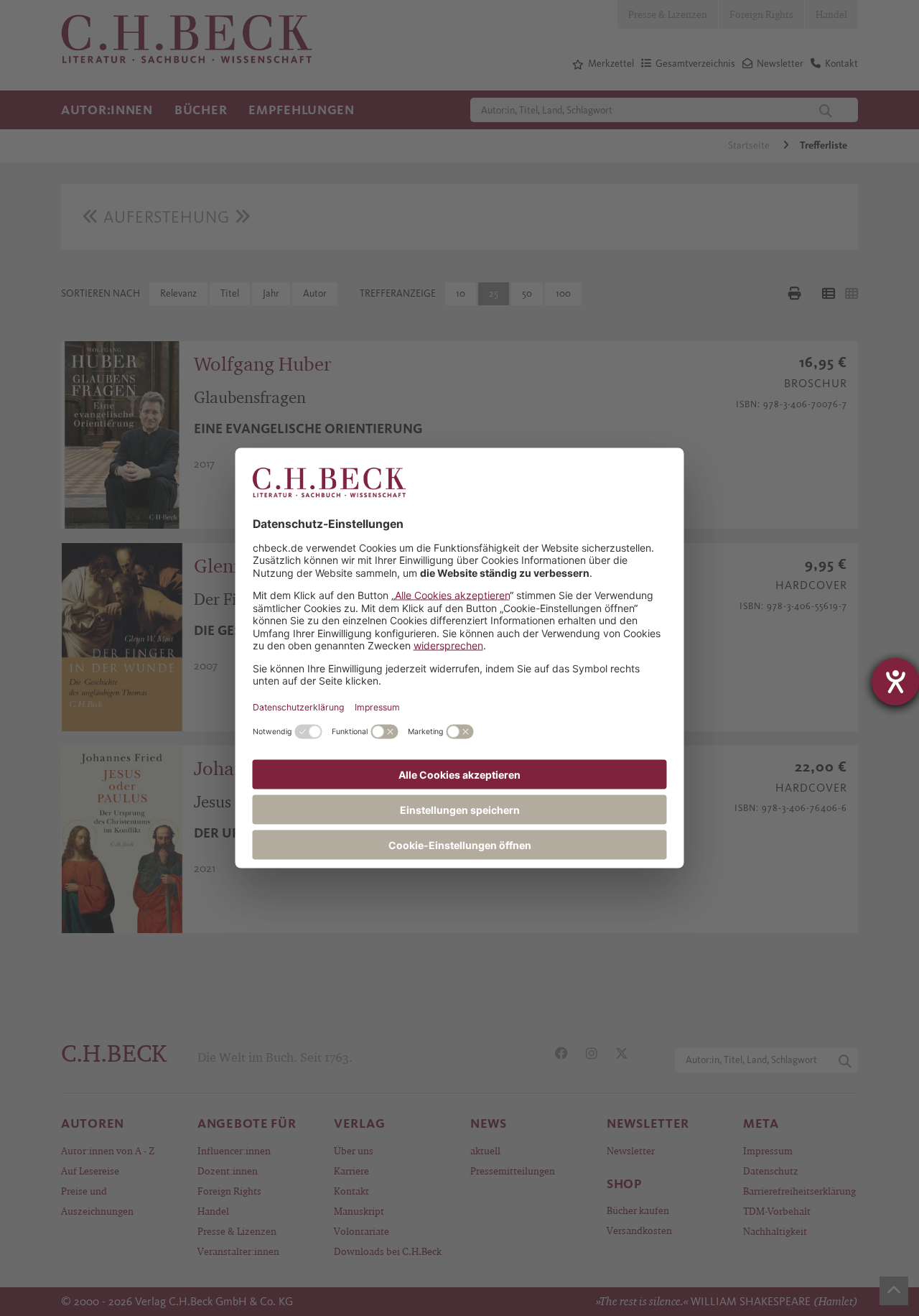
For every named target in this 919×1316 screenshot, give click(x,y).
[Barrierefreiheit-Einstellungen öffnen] (895, 681)
